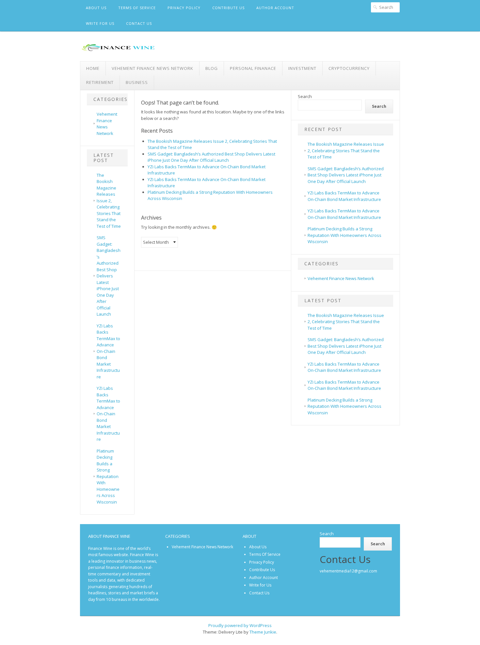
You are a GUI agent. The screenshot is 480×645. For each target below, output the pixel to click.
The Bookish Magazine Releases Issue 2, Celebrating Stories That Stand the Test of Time (109, 200)
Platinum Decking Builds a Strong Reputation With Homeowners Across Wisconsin (108, 476)
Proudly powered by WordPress (240, 625)
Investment (302, 68)
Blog (211, 68)
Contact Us (139, 23)
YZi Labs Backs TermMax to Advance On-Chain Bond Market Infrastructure (108, 351)
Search (305, 96)
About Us (96, 7)
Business (137, 82)
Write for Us (100, 23)
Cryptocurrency (349, 68)
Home (93, 68)
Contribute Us (228, 7)
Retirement (100, 82)
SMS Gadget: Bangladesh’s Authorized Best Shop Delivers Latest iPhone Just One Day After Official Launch (108, 276)
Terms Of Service (137, 7)
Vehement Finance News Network (152, 68)
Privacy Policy (184, 7)
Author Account (275, 7)
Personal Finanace (253, 68)
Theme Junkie (262, 632)
